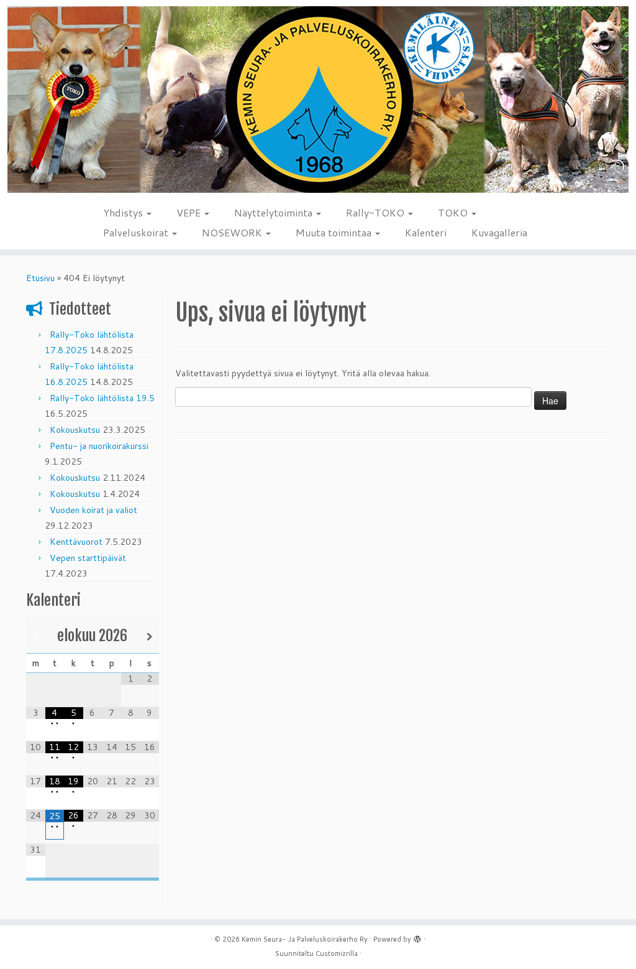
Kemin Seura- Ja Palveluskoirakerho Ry (305, 939)
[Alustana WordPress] (417, 936)
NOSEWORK (233, 232)
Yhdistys (124, 212)
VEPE (189, 212)
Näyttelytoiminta (274, 212)
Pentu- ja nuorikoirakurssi (99, 446)
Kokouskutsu (75, 430)
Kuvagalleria (499, 232)
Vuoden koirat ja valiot (93, 510)
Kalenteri (426, 232)
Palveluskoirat (137, 232)
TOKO (454, 212)
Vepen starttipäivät (88, 558)
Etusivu (40, 278)
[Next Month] (149, 636)
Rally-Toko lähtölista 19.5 (102, 398)
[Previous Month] (35, 636)
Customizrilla (337, 953)
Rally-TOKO (376, 212)
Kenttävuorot (76, 542)
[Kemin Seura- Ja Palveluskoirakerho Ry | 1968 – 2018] (318, 99)
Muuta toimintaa (335, 232)
